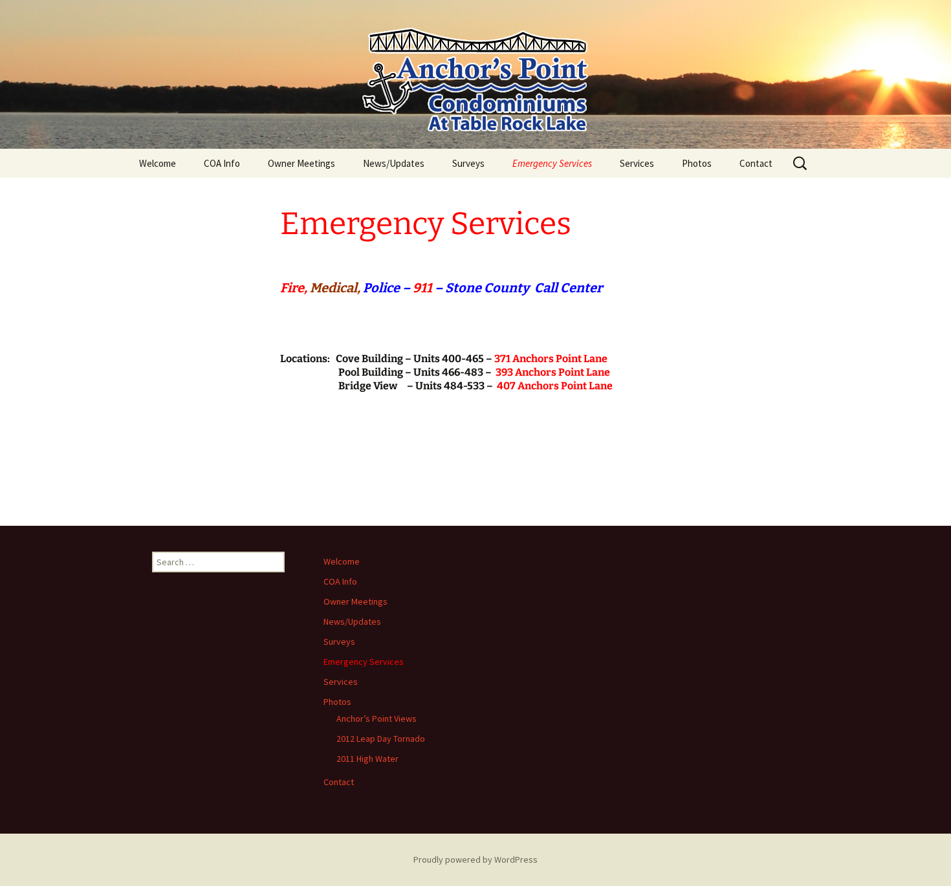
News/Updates (393, 163)
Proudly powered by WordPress (475, 859)
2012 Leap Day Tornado (380, 738)
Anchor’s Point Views (376, 718)
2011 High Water (367, 758)
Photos (697, 163)
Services (637, 163)
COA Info (222, 163)
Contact (755, 163)
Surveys (468, 163)
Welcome (157, 163)
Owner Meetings (301, 163)
